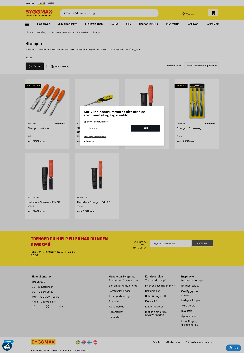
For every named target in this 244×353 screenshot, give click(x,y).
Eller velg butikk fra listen (95, 136)
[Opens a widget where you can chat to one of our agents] (233, 348)
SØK (146, 128)
